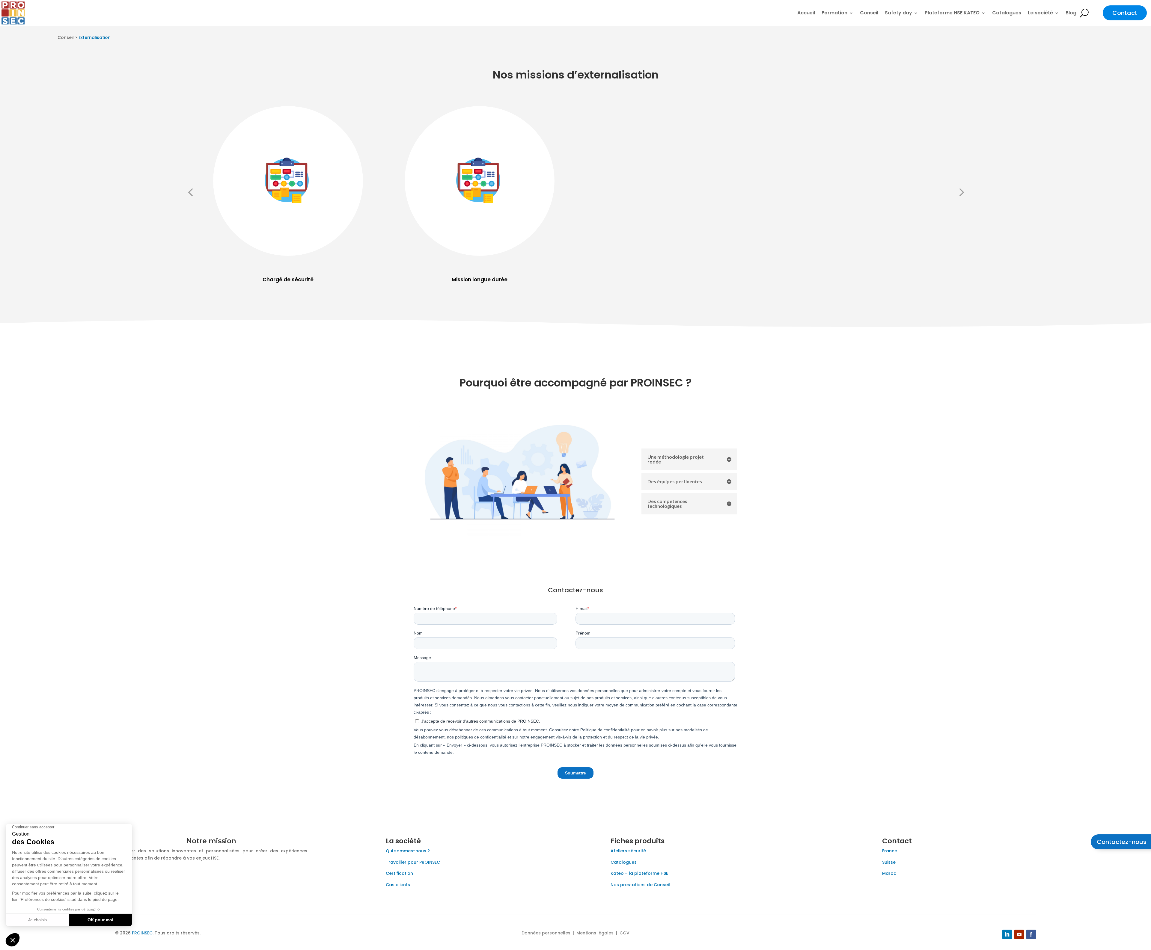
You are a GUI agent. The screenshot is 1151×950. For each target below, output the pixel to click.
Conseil (869, 12)
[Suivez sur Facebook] (1031, 934)
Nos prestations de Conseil (640, 885)
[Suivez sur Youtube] (1019, 934)
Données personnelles (546, 933)
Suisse (889, 862)
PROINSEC (142, 933)
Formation (834, 12)
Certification (399, 873)
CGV (624, 933)
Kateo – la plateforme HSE (639, 873)
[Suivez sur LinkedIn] (1007, 934)
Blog (1071, 12)
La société (1040, 12)
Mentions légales (595, 933)
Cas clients (398, 885)
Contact (1124, 13)
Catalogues (1006, 12)
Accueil (806, 12)
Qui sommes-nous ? (408, 851)
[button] (190, 192)
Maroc (889, 873)
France (889, 851)
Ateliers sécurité (628, 851)
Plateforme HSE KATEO (952, 12)
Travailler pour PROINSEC (413, 862)
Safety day (898, 12)
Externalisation (95, 37)
